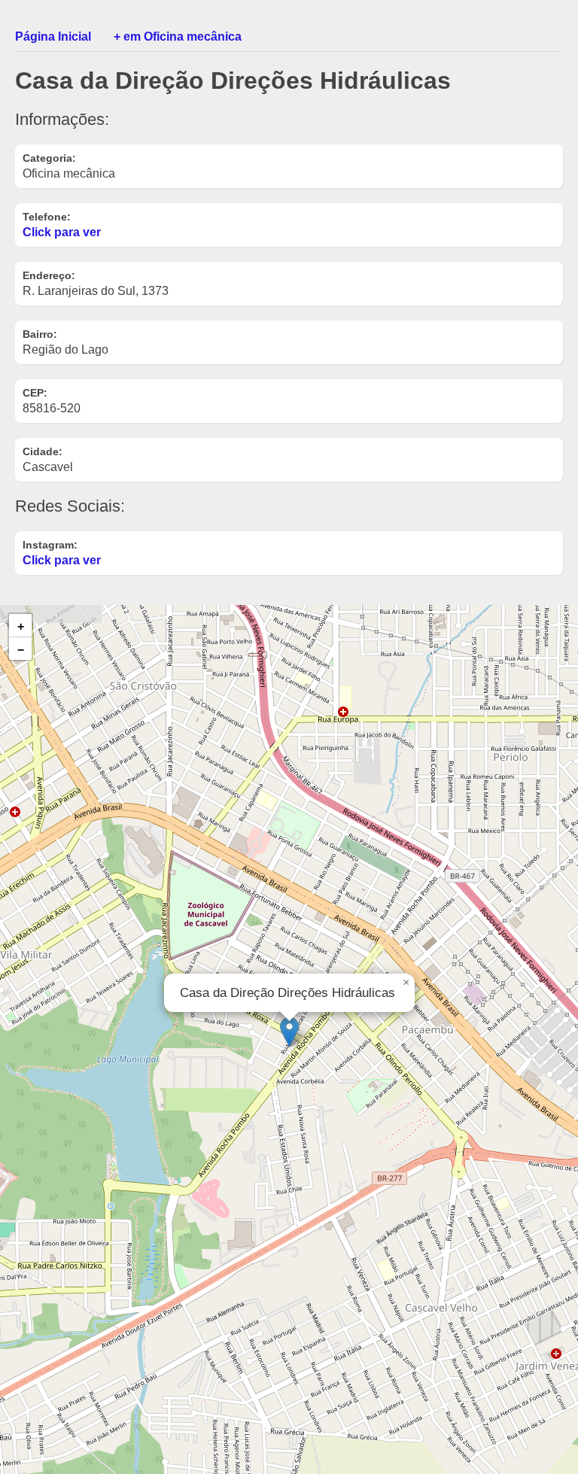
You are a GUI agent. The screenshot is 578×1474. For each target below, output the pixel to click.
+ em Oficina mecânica (178, 36)
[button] (289, 1032)
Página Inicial (53, 36)
